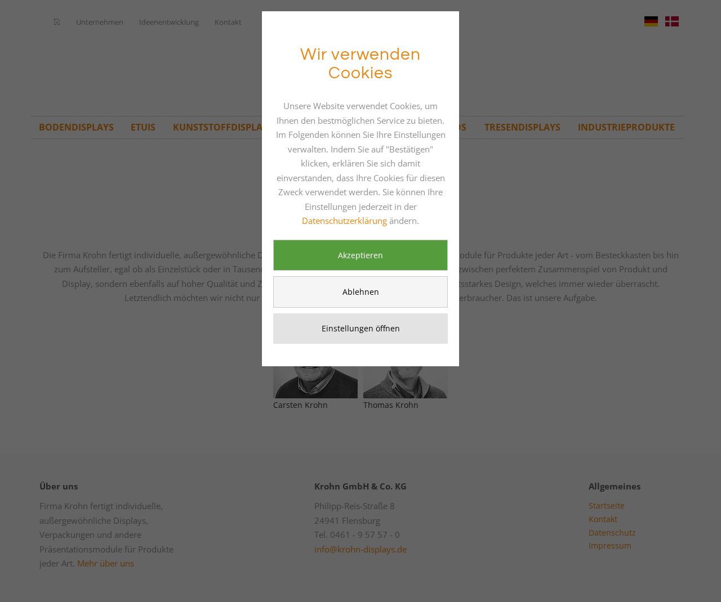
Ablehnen (360, 291)
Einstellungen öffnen (361, 328)
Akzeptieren (360, 255)
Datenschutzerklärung (344, 220)
